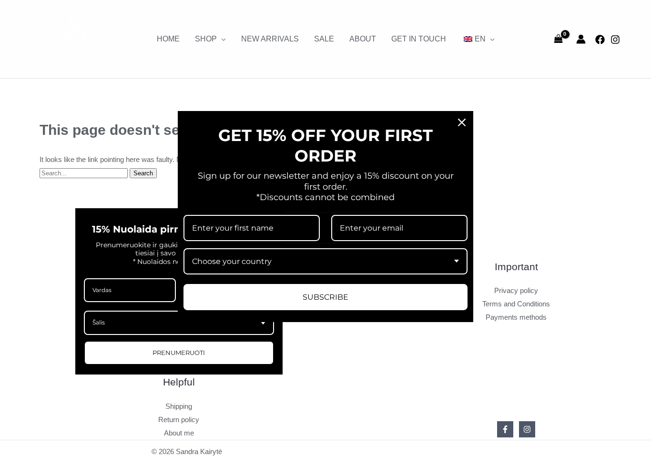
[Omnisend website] (325, 343)
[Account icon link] (581, 39)
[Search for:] (85, 173)
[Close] (461, 122)
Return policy (178, 419)
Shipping (178, 406)
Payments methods (516, 317)
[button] (221, 39)
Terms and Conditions (516, 304)
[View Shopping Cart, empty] (558, 39)
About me (179, 433)
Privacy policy (516, 290)
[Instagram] (615, 39)
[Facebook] (600, 39)
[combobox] (325, 261)
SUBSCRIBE (325, 296)
